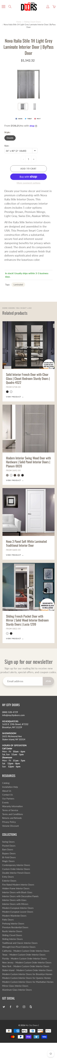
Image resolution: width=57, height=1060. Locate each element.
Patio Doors (8, 919)
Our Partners (8, 798)
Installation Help (10, 787)
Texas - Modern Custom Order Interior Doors (23, 954)
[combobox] (21, 150)
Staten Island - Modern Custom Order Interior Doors (27, 970)
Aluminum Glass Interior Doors (17, 990)
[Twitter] (3, 1006)
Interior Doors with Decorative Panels (20, 896)
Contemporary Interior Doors (16, 865)
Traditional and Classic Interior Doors (20, 943)
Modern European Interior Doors (18, 908)
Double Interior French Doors (16, 873)
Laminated (18, 284)
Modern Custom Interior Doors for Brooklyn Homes (27, 974)
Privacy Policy (9, 822)
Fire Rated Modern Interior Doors (18, 884)
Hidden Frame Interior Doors (16, 888)
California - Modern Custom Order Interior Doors (25, 951)
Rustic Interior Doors (12, 931)
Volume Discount (10, 826)
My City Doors (32, 1025)
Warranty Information (12, 806)
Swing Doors (8, 842)
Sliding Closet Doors (32, 22)
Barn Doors (7, 849)
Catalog (6, 783)
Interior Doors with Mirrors (15, 904)
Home (18, 22)
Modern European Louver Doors (17, 912)
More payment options (28, 182)
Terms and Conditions (12, 814)
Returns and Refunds (12, 818)
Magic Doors (8, 861)
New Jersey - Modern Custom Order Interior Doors (26, 962)
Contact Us (7, 794)
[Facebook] (10, 1006)
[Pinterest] (17, 1006)
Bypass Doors (9, 853)
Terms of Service (10, 810)
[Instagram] (23, 1006)
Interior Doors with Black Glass (17, 892)
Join (48, 681)
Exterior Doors (9, 880)
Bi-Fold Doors (9, 857)
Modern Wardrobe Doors (14, 915)
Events (5, 802)
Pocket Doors (8, 845)
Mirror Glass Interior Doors (15, 986)
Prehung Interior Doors (13, 923)
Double (10, 138)
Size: (6, 145)
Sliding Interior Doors (12, 939)
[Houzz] (30, 1006)
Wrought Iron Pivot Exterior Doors (19, 947)
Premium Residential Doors (15, 927)
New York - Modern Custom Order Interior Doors (25, 966)
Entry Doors (8, 877)
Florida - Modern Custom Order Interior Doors (24, 958)
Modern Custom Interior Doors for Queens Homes (26, 978)
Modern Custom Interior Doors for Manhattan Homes (27, 982)
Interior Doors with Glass (14, 900)
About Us (6, 791)
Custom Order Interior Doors (16, 869)
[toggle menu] (3, 6)
